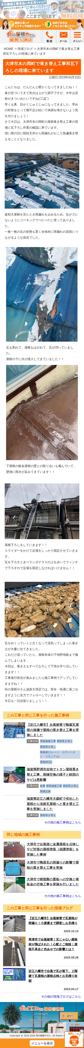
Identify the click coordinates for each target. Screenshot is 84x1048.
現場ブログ (25, 48)
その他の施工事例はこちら (62, 822)
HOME (8, 48)
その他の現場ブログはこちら (61, 996)
